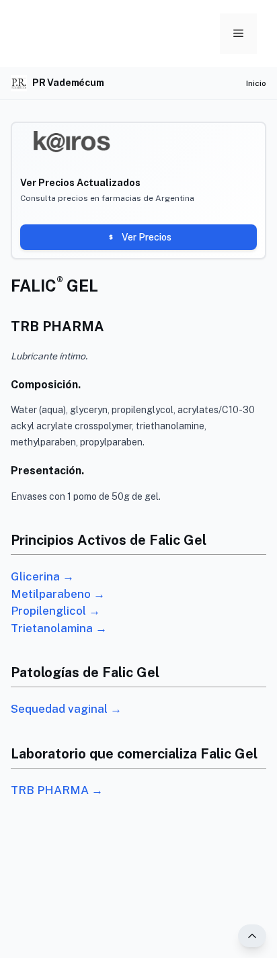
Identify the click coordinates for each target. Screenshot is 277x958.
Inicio (256, 83)
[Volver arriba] (252, 935)
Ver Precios (146, 237)
